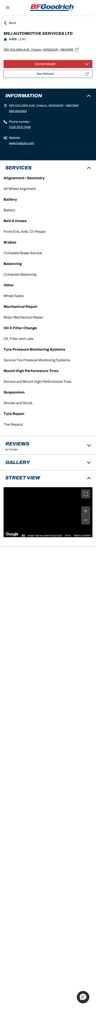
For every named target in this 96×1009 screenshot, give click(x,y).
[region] (48, 512)
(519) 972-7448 (20, 127)
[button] (83, 997)
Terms (68, 535)
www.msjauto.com (21, 143)
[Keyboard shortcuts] (23, 535)
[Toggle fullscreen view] (85, 493)
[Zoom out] (85, 520)
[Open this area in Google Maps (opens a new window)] (12, 534)
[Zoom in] (85, 510)
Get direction (18, 111)
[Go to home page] (52, 8)
